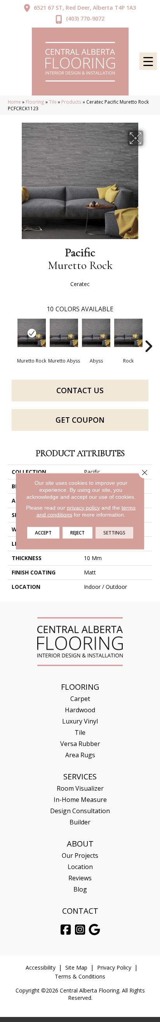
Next (148, 334)
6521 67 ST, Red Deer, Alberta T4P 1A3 (85, 7)
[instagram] (80, 930)
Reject (77, 532)
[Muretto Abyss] (64, 333)
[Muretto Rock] (32, 333)
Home (14, 102)
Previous (11, 334)
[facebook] (66, 930)
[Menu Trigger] (148, 61)
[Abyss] (96, 333)
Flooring (35, 102)
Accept (43, 532)
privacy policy (83, 507)
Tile (53, 102)
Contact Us (80, 390)
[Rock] (128, 333)
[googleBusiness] (94, 930)
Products (71, 102)
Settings (114, 532)
